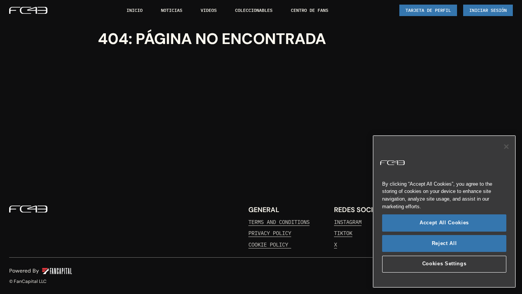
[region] (444, 211)
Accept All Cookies (444, 222)
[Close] (506, 146)
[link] (28, 10)
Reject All (444, 243)
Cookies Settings (444, 264)
